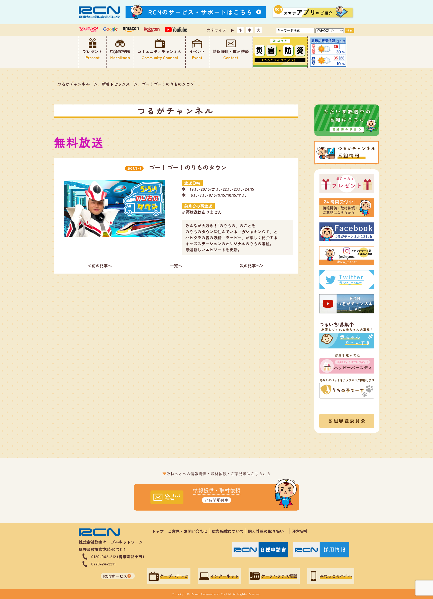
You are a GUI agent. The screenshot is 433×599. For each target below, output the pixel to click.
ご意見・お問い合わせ (188, 531)
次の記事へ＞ (252, 266)
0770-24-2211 (103, 564)
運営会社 (300, 531)
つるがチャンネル (74, 84)
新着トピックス (116, 84)
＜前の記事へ (100, 266)
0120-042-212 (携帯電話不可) (117, 556)
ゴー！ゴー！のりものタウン (168, 84)
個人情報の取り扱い (268, 531)
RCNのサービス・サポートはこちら (200, 12)
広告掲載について (228, 531)
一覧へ (176, 266)
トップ (158, 531)
